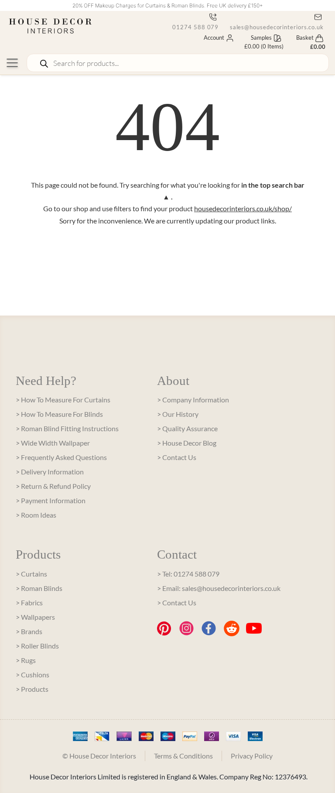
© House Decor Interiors (99, 756)
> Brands (29, 631)
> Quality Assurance (187, 428)
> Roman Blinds (39, 588)
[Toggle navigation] (12, 63)
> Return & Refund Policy (53, 486)
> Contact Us (176, 457)
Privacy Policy (252, 756)
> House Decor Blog (186, 443)
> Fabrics (29, 602)
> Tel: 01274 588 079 (188, 574)
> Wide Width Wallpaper (53, 443)
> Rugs (26, 660)
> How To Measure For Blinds (59, 414)
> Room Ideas (36, 515)
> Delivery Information (50, 471)
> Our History (177, 414)
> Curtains (31, 574)
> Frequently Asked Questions (61, 457)
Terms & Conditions (183, 756)
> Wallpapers (35, 617)
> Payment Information (50, 500)
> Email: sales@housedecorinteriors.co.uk (218, 588)
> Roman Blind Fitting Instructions (67, 428)
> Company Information (193, 399)
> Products (32, 689)
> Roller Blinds (37, 646)
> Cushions (32, 674)
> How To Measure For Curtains (63, 399)
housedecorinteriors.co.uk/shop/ (243, 208)
